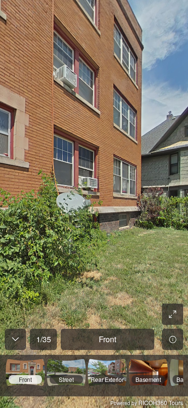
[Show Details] (172, 339)
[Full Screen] (172, 314)
